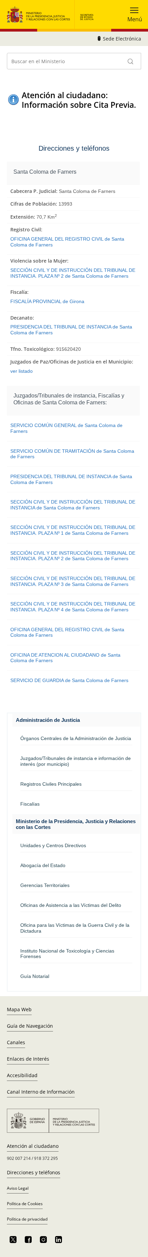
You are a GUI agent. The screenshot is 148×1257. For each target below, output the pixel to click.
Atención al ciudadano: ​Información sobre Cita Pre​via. (79, 100)
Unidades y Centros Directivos (53, 845)
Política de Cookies (25, 1204)
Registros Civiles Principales (51, 784)
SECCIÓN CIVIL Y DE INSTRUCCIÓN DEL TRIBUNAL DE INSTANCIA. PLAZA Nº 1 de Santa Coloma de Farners (72, 530)
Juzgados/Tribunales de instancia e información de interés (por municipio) (75, 761)
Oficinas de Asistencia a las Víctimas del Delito (70, 905)
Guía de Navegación (30, 1026)
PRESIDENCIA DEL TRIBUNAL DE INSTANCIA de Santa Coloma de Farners (71, 329)
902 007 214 (19, 1158)
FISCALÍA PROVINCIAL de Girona (47, 301)
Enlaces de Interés (28, 1059)
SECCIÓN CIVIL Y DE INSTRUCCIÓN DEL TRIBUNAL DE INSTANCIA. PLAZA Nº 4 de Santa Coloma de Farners (72, 606)
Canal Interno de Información (41, 1091)
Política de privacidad (27, 1219)
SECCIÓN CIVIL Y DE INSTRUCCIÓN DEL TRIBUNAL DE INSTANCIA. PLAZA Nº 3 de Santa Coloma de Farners (72, 581)
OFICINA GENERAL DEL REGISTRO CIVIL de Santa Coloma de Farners (67, 241)
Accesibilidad (22, 1075)
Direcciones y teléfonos (33, 1172)
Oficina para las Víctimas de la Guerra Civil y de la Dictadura (74, 928)
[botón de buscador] (130, 61)
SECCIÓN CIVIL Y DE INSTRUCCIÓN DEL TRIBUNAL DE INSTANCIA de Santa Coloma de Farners (72, 504)
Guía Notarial (34, 976)
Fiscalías (30, 804)
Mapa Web (19, 1009)
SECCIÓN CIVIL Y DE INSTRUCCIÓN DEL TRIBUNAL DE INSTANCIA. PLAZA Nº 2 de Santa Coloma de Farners (72, 273)
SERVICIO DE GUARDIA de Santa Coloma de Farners (69, 680)
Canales (16, 1042)
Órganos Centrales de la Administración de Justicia (75, 738)
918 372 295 (46, 1158)
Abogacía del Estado (42, 865)
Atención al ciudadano (33, 1146)
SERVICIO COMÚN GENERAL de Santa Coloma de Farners (66, 428)
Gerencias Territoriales (45, 885)
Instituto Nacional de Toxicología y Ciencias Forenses (67, 953)
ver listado (21, 371)
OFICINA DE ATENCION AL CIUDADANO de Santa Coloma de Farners (65, 658)
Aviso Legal (18, 1188)
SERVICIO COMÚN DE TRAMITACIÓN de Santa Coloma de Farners (72, 454)
